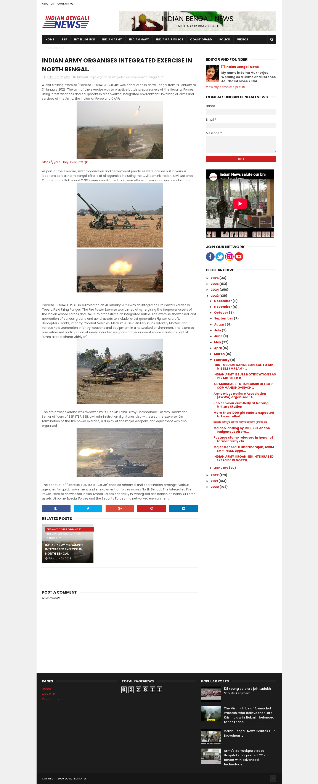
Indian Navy (139, 39)
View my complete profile (225, 87)
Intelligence (84, 39)
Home (49, 39)
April (218, 348)
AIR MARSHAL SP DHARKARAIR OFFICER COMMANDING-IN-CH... (243, 386)
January (221, 468)
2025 (215, 284)
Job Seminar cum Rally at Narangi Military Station (241, 405)
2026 (215, 278)
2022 (215, 475)
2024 (215, 289)
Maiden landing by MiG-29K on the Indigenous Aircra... (242, 430)
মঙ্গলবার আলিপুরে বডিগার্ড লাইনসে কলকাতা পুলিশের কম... (241, 422)
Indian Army (112, 39)
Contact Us (65, 3)
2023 (215, 296)
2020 (215, 487)
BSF (64, 39)
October (221, 312)
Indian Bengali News (242, 67)
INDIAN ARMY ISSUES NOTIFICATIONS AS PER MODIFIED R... (245, 376)
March (219, 354)
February (222, 360)
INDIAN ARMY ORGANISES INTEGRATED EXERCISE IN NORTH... (244, 458)
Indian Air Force (169, 39)
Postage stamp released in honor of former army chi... (243, 439)
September (224, 318)
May (218, 342)
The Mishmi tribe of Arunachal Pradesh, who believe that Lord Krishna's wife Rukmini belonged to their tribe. (249, 715)
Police (224, 39)
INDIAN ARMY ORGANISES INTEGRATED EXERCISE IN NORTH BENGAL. (64, 549)
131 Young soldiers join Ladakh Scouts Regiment (247, 691)
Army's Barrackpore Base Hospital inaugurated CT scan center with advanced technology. (247, 757)
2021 (214, 481)
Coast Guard (201, 39)
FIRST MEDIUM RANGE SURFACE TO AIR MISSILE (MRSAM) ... (243, 367)
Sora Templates (76, 778)
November (223, 307)
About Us (48, 3)
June (218, 336)
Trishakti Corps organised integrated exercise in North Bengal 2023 (120, 77)
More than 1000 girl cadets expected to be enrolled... (244, 414)
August (220, 324)
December (223, 301)
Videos (242, 39)
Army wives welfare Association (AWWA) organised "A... (240, 395)
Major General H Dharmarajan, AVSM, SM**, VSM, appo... (244, 449)
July (218, 330)
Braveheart (55, 48)
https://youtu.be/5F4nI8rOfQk (65, 162)
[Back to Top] (273, 778)
